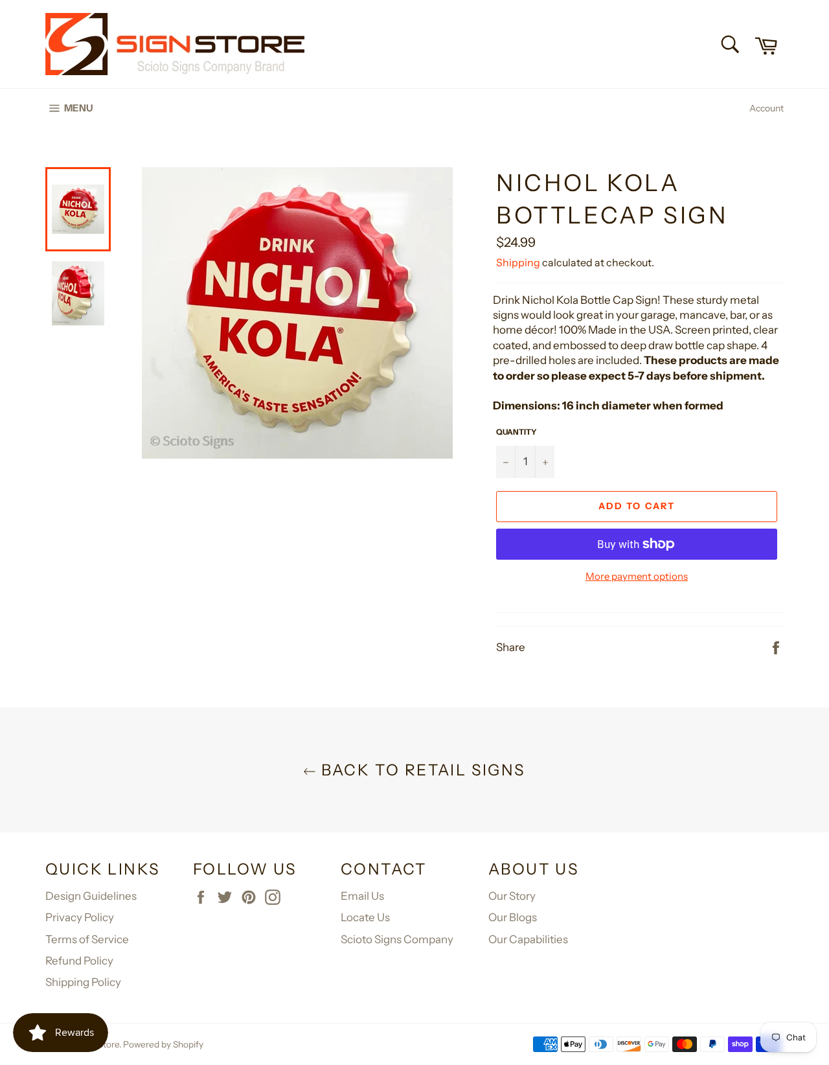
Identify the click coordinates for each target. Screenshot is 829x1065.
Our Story (512, 895)
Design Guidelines (91, 895)
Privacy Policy (79, 917)
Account (766, 108)
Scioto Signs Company (397, 939)
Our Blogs (512, 917)
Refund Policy (79, 960)
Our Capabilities (528, 939)
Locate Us (365, 917)
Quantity (516, 432)
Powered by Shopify (163, 1044)
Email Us (362, 895)
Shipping (518, 262)
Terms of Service (87, 939)
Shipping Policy (83, 982)
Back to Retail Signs (420, 770)
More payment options (636, 576)
